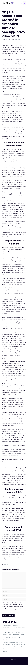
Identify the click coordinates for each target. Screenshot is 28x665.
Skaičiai (6, 564)
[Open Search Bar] (21, 3)
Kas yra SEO (15, 663)
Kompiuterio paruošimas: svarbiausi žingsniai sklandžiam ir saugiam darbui (13, 649)
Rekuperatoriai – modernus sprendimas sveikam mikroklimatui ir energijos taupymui (14, 628)
